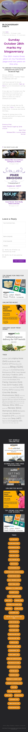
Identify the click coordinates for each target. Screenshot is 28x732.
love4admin (7, 33)
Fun (20, 387)
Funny (7, 390)
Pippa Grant (7, 403)
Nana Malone (14, 634)
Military (15, 397)
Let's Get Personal (11, 35)
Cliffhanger (6, 370)
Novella (14, 642)
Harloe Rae (14, 622)
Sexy (16, 418)
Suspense (16, 421)
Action (7, 358)
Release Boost (14, 666)
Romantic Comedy (14, 679)
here (12, 107)
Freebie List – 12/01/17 (14, 186)
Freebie (17, 385)
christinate (14, 729)
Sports (6, 421)
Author (7, 364)
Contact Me (22, 725)
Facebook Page (13, 71)
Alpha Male (14, 543)
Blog (7, 32)
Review (14, 408)
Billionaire (6, 367)
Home (4, 725)
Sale (17, 416)
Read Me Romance (18, 403)
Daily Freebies (14, 375)
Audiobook (14, 361)
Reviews (12, 725)
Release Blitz (10, 405)
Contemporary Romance (13, 572)
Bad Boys (17, 364)
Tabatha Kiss (6, 422)
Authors (17, 725)
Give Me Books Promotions (14, 617)
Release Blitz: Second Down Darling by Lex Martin (14, 160)
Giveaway (18, 390)
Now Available (10, 401)
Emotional (9, 377)
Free (6, 385)
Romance (9, 411)
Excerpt (15, 379)
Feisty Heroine (12, 382)
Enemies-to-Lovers (14, 588)
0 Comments (22, 35)
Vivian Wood (14, 422)
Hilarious (7, 397)
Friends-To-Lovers (8, 387)
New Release (15, 399)
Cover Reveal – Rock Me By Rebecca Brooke (14, 202)
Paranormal (20, 401)
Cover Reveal (14, 576)
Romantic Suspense (14, 683)
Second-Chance (14, 691)
